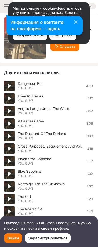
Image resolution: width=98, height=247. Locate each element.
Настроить (63, 35)
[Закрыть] (75, 22)
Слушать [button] (67, 46)
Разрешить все (30, 35)
